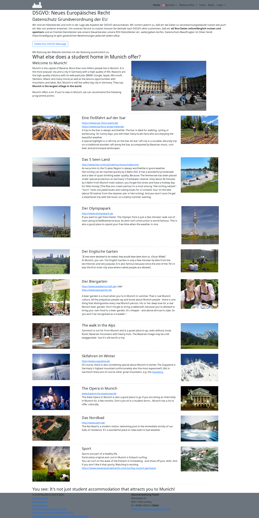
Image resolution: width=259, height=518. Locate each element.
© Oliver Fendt (40, 498)
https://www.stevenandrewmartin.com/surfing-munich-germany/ (119, 468)
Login (220, 5)
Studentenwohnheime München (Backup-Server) (60, 516)
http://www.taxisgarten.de (97, 290)
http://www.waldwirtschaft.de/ (99, 286)
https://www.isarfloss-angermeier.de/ (103, 126)
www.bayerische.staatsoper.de (99, 393)
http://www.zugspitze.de (96, 361)
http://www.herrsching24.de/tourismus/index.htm (110, 164)
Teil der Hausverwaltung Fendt (49, 509)
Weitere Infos (187, 5)
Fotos (202, 5)
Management (40, 505)
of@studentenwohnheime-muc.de (150, 509)
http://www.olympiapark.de (97, 213)
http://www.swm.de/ (93, 422)
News (211, 5)
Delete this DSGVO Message (50, 44)
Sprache (170, 5)
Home (156, 5)
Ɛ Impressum (39, 501)
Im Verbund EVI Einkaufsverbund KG (53, 512)
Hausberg (157, 372)
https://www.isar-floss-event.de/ (100, 123)
